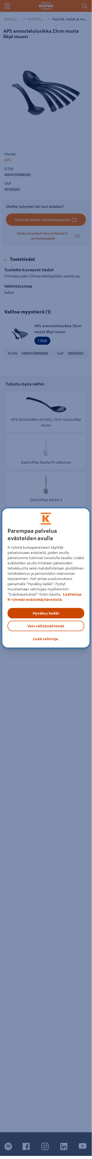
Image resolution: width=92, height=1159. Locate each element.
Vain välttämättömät (45, 626)
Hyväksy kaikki (46, 613)
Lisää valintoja (45, 639)
